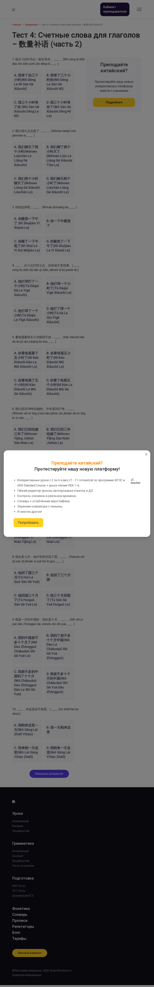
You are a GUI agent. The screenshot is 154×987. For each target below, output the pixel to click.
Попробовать (28, 522)
